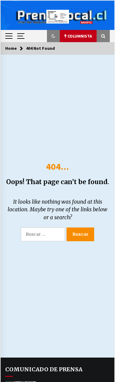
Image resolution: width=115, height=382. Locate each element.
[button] (53, 36)
